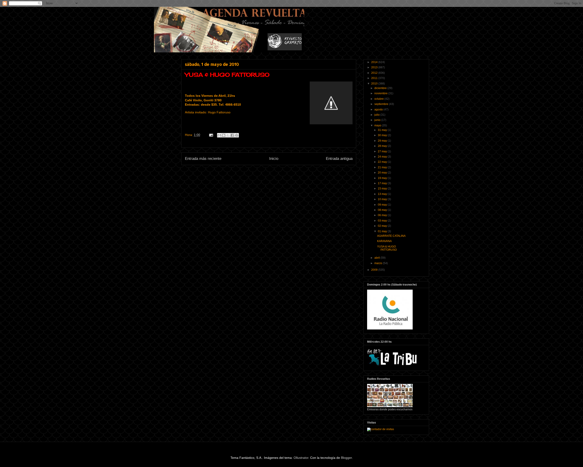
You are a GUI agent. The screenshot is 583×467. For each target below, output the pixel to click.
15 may (383, 188)
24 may (383, 156)
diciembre (380, 88)
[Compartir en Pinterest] (236, 135)
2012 (374, 72)
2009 (374, 269)
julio (377, 114)
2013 (374, 67)
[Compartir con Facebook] (232, 135)
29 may (383, 140)
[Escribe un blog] (223, 135)
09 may (383, 204)
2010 (374, 83)
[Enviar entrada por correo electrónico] (210, 135)
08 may (383, 210)
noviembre (381, 93)
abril (377, 257)
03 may (383, 220)
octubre (379, 98)
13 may (383, 194)
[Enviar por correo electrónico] (219, 135)
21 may (383, 167)
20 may (383, 172)
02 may (383, 225)
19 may (383, 178)
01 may (383, 231)
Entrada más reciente (203, 158)
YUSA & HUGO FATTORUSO (387, 248)
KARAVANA (384, 241)
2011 (374, 78)
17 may (383, 183)
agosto (379, 109)
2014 (374, 62)
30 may (383, 135)
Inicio (273, 158)
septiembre (381, 104)
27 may (383, 151)
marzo (378, 263)
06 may (383, 215)
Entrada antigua (339, 158)
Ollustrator (301, 457)
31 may (383, 130)
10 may (383, 199)
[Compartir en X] (228, 135)
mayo (378, 125)
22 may (383, 161)
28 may (383, 146)
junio (377, 120)
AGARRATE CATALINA (391, 235)
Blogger (346, 457)
